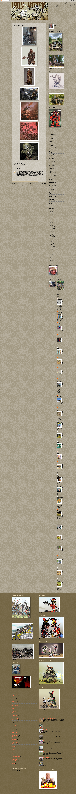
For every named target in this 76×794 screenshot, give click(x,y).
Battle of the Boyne (52, 175)
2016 (51, 225)
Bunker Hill (59, 432)
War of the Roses (15, 733)
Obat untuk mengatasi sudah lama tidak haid (27, 174)
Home (29, 183)
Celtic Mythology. (51, 200)
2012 (51, 252)
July (51, 234)
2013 (51, 251)
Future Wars (51, 151)
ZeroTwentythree (60, 422)
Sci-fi (49, 148)
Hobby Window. (51, 155)
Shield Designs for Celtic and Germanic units (50, 718)
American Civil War (52, 142)
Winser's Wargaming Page (59, 410)
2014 (51, 249)
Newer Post (15, 183)
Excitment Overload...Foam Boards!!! (49, 751)
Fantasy (17, 164)
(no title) (40, 714)
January (52, 246)
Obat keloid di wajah (40, 174)
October (52, 229)
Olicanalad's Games (59, 569)
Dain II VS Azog (46, 757)
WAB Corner (59, 348)
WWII (49, 152)
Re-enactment (51, 183)
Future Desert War (15, 750)
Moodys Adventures (59, 511)
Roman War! (45, 735)
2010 (51, 255)
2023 (51, 214)
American (50, 203)
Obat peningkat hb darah (32, 175)
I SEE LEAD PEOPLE (59, 453)
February (52, 244)
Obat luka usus (38, 171)
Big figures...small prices (47, 740)
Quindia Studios (60, 486)
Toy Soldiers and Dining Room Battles (59, 381)
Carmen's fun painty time (59, 523)
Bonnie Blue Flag (51, 172)
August (52, 232)
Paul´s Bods (59, 358)
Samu (49, 195)
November (52, 228)
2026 (51, 210)
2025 (51, 211)
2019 (51, 220)
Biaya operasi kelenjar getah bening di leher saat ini (24, 172)
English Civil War (51, 135)
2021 (51, 217)
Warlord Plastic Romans (47, 729)
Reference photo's (53, 238)
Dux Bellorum (51, 178)
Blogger (45, 791)
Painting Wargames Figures (59, 324)
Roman (50, 137)
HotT (49, 171)
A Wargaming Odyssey (59, 313)
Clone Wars (14, 709)
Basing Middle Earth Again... (48, 762)
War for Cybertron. (51, 158)
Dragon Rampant (51, 159)
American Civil (51, 179)
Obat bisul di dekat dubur (22, 175)
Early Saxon (51, 189)
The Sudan (50, 192)
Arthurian (50, 186)
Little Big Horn (51, 164)
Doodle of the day (51, 168)
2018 (51, 222)
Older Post (44, 183)
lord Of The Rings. (51, 145)
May (51, 241)
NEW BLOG (62, 456)
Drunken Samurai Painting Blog (59, 580)
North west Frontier (52, 188)
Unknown (17, 170)
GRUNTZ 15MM (51, 165)
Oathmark (50, 169)
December (52, 226)
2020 (51, 219)
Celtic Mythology (51, 154)
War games (14, 726)
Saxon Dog (59, 534)
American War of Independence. (17, 757)
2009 (51, 257)
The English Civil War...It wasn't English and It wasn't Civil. (52, 724)
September (52, 231)
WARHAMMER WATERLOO (48, 746)
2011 (51, 254)
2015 (51, 248)
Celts (49, 144)
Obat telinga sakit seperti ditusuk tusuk (29, 173)
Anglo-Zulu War (51, 161)
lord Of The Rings (22, 164)
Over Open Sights (59, 397)
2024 (51, 213)
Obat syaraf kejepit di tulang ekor (28, 171)
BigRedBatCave (59, 442)
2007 (51, 260)
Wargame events (51, 176)
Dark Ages (50, 193)
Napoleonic (50, 141)
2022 (51, 216)
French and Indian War (52, 182)
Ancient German (51, 199)
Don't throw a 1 (59, 299)
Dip (49, 162)
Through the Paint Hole (52, 196)
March (52, 243)
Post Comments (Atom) (21, 185)
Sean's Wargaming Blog (59, 558)
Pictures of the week (52, 185)
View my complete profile (58, 25)
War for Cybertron (51, 147)
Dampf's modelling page (60, 336)
